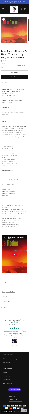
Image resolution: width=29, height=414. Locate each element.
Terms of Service (7, 383)
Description (5, 83)
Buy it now (14, 77)
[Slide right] (18, 46)
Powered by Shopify (19, 411)
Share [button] (4, 307)
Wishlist (5, 372)
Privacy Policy (6, 376)
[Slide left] (11, 46)
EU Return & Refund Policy (10, 359)
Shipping (3, 63)
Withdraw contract (7, 411)
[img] (14, 322)
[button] (3, 9)
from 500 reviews (13, 324)
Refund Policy (6, 379)
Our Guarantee (6, 301)
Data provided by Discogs (9, 292)
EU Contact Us (7, 362)
